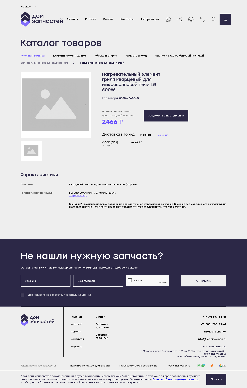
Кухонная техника (33, 55)
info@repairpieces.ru (212, 339)
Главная (72, 19)
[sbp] (222, 366)
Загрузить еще (78, 195)
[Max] (191, 19)
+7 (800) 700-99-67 (213, 324)
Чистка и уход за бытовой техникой (179, 55)
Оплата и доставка (102, 326)
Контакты (127, 19)
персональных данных (77, 294)
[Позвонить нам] (202, 19)
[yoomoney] (212, 366)
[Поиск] (214, 19)
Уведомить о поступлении (166, 115)
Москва (26, 6)
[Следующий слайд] (85, 104)
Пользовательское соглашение (138, 365)
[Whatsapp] (168, 19)
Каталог (90, 19)
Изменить (163, 135)
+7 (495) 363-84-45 (213, 316)
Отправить (203, 280)
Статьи (100, 316)
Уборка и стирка (105, 55)
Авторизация (150, 19)
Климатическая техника (69, 55)
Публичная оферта (178, 365)
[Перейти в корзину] (225, 19)
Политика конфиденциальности (90, 365)
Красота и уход (136, 55)
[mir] (201, 366)
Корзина (76, 346)
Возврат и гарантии (102, 336)
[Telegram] (179, 19)
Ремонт (108, 19)
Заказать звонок (214, 331)
